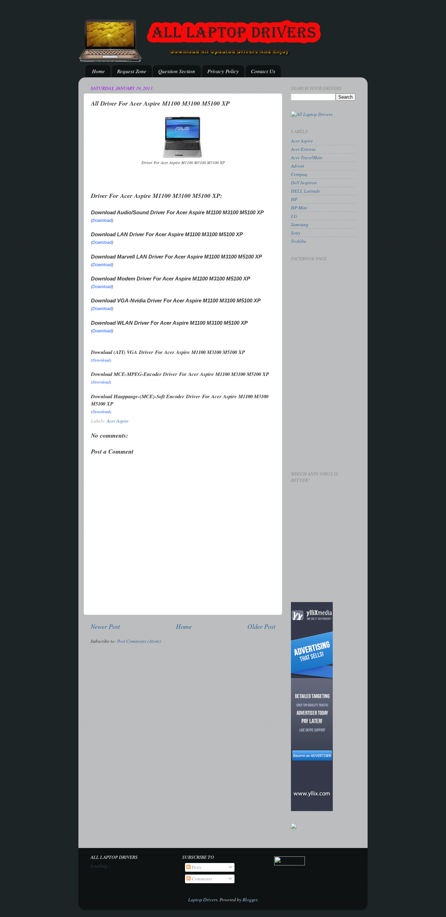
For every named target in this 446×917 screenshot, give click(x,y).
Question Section (176, 71)
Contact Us (263, 71)
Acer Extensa (303, 149)
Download (102, 220)
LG (294, 216)
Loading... (100, 866)
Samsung (299, 224)
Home (98, 71)
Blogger (250, 899)
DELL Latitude (305, 191)
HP (294, 199)
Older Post (261, 626)
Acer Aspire (118, 421)
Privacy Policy (223, 71)
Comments (201, 879)
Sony (295, 233)
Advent (297, 166)
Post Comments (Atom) (139, 641)
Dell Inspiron (304, 182)
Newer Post (105, 626)
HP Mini (299, 208)
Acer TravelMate (307, 157)
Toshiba (298, 241)
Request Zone (131, 71)
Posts (196, 867)
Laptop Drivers (202, 899)
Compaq (299, 174)
